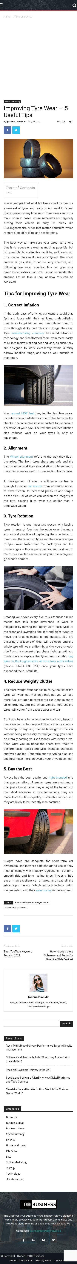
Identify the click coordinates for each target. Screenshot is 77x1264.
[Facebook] (7, 130)
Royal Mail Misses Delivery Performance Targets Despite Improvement (39, 1047)
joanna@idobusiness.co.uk (45, 1230)
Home (7, 16)
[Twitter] (16, 130)
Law (8, 1156)
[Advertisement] (38, 59)
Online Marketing (16, 1162)
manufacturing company (27, 333)
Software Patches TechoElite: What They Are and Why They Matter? (38, 1059)
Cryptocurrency (15, 1134)
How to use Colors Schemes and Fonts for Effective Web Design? (58, 955)
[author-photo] (38, 991)
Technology (13, 1173)
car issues (35, 486)
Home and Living (23, 16)
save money (44, 890)
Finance (10, 1139)
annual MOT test (22, 413)
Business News (15, 1128)
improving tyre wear (16, 907)
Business (11, 1117)
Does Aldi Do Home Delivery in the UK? (28, 1069)
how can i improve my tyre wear (31, 902)
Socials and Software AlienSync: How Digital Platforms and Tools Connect (38, 1079)
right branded (58, 777)
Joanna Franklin (16, 121)
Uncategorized (15, 1179)
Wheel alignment (21, 456)
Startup (10, 1168)
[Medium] (43, 1240)
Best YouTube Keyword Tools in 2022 (18, 953)
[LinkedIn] (33, 1240)
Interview (11, 1151)
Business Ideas (15, 1123)
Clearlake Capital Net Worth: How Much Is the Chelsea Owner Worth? (37, 1091)
